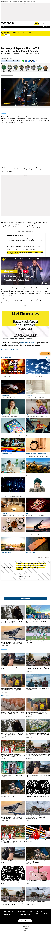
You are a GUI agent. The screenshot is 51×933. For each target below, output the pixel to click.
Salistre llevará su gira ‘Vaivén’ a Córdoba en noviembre (37, 688)
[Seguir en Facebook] (39, 913)
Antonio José (11, 349)
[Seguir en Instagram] (42, 913)
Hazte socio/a (37, 23)
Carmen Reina (3, 624)
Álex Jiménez (28, 643)
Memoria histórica (23, 1)
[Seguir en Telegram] (40, 913)
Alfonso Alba (3, 669)
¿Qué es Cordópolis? (25, 926)
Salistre (28, 1)
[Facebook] (26, 61)
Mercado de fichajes (36, 1)
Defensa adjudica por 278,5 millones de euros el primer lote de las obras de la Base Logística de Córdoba (38, 734)
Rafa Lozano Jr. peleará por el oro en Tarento (37, 840)
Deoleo (16, 1)
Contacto (25, 930)
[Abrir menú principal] (49, 23)
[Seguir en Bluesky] (36, 913)
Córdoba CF (31, 1)
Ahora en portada (5, 695)
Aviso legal (25, 928)
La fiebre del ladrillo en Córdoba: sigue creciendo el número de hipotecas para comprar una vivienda (36, 817)
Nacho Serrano (3, 758)
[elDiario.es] (8, 914)
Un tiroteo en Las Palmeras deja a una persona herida (13, 667)
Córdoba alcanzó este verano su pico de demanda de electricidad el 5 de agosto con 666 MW (37, 796)
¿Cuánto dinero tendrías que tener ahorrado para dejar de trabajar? (37, 881)
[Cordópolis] (8, 911)
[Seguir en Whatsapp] (48, 913)
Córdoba (6, 349)
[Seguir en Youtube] (44, 913)
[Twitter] (31, 61)
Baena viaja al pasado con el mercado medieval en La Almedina (10, 795)
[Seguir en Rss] (36, 914)
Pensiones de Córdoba (11, 1)
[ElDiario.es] (45, 27)
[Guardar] (37, 61)
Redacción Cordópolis (30, 622)
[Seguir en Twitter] (37, 913)
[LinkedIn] (34, 61)
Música (2, 349)
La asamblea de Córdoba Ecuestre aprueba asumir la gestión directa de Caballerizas (37, 620)
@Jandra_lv (3, 113)
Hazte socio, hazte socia (24, 576)
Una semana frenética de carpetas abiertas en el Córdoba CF (12, 775)
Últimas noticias (5, 823)
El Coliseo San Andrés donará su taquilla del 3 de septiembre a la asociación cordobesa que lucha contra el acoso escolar (38, 668)
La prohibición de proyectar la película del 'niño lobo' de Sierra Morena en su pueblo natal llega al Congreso (12, 621)
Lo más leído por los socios (7, 603)
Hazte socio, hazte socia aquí (27, 342)
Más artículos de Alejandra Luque (9, 648)
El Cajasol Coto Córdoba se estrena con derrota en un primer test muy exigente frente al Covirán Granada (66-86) (13, 755)
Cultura (4, 27)
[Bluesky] (29, 61)
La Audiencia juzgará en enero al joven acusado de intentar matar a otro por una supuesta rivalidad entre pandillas (11, 689)
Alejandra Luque (4, 110)
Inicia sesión (42, 23)
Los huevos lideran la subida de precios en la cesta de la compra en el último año (12, 712)
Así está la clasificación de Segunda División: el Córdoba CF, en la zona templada (37, 641)
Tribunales (19, 1)
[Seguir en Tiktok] (46, 913)
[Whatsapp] (23, 61)
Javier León (28, 883)
